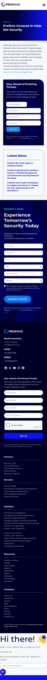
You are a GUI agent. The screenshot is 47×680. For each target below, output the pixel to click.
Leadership (9, 598)
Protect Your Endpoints (14, 528)
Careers (7, 614)
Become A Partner (12, 474)
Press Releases (10, 606)
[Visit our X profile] (10, 368)
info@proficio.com (12, 345)
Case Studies (9, 565)
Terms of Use (16, 138)
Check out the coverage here (17, 72)
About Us (8, 596)
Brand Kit (8, 581)
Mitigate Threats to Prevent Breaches (20, 521)
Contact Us (9, 616)
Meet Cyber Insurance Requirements (20, 538)
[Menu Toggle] (44, 5)
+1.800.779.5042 (11, 342)
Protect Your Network (13, 535)
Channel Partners (11, 466)
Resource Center (11, 560)
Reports (7, 568)
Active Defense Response (15, 494)
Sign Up (23, 436)
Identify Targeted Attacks (15, 518)
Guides (7, 563)
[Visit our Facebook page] (23, 368)
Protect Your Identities (14, 526)
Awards (7, 601)
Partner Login (10, 463)
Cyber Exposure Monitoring (16, 491)
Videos (7, 573)
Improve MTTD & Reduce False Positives (21, 523)
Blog (6, 603)
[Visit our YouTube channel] (15, 368)
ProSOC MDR (10, 486)
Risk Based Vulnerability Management (20, 489)
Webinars (8, 576)
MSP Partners (10, 471)
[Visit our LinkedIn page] (6, 368)
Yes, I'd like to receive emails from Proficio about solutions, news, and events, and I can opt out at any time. (23, 288)
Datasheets (9, 571)
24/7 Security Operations (15, 513)
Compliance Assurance (14, 546)
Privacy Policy (35, 138)
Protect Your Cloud (12, 533)
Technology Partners (13, 468)
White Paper (9, 579)
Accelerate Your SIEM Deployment (19, 515)
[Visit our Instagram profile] (19, 368)
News (6, 609)
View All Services (11, 496)
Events (7, 611)
